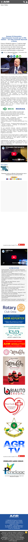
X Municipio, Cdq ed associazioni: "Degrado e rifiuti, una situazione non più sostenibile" (13, 293)
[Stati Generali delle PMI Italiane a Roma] (5, 168)
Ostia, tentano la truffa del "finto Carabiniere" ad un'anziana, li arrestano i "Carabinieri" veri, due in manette (13, 279)
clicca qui (14, 540)
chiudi (5, 538)
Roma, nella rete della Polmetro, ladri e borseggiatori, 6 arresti (10, 282)
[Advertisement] (14, 20)
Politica (6, 5)
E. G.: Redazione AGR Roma (11, 52)
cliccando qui (4, 537)
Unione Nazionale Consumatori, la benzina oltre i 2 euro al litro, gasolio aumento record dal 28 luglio (13, 300)
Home (2, 5)
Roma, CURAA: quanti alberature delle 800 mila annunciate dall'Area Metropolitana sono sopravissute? (12, 296)
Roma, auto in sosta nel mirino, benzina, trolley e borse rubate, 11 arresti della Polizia (13, 287)
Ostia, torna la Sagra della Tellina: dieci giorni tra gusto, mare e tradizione (12, 290)
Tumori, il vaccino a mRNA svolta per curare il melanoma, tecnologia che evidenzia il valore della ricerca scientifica (13, 275)
